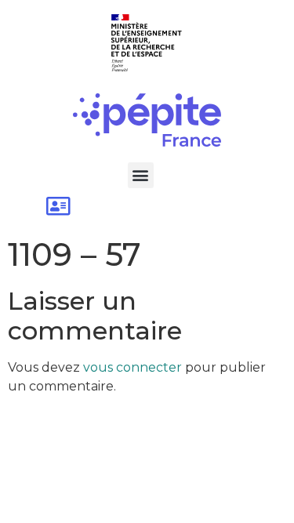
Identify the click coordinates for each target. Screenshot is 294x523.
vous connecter (132, 367)
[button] (141, 175)
